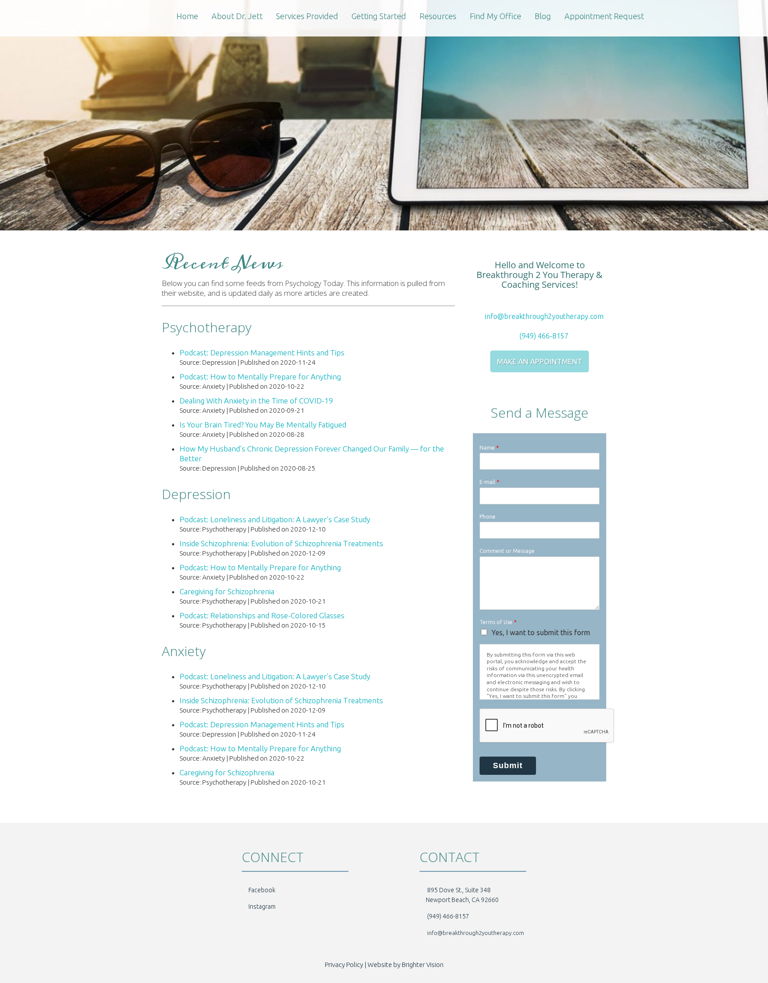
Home (187, 16)
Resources (438, 16)
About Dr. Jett (237, 16)
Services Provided (307, 16)
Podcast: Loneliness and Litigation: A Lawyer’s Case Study (275, 519)
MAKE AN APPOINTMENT (539, 361)
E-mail (489, 482)
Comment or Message (507, 551)
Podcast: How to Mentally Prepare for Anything (260, 376)
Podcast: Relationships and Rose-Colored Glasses (262, 615)
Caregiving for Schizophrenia (227, 591)
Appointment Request (604, 16)
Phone (488, 517)
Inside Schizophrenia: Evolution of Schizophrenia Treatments (281, 543)
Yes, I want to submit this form (541, 632)
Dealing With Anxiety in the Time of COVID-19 (256, 400)
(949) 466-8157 (543, 336)
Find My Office (495, 16)
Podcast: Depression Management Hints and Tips (262, 352)
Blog (543, 16)
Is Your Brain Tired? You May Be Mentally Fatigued (263, 424)
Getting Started (379, 16)
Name (489, 448)
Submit (508, 765)
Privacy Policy (344, 964)
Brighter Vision (423, 964)
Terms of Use (498, 622)
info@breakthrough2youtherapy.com (543, 316)
